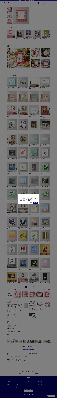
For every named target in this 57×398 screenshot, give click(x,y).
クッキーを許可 (35, 202)
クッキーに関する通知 (34, 198)
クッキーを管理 (29, 202)
